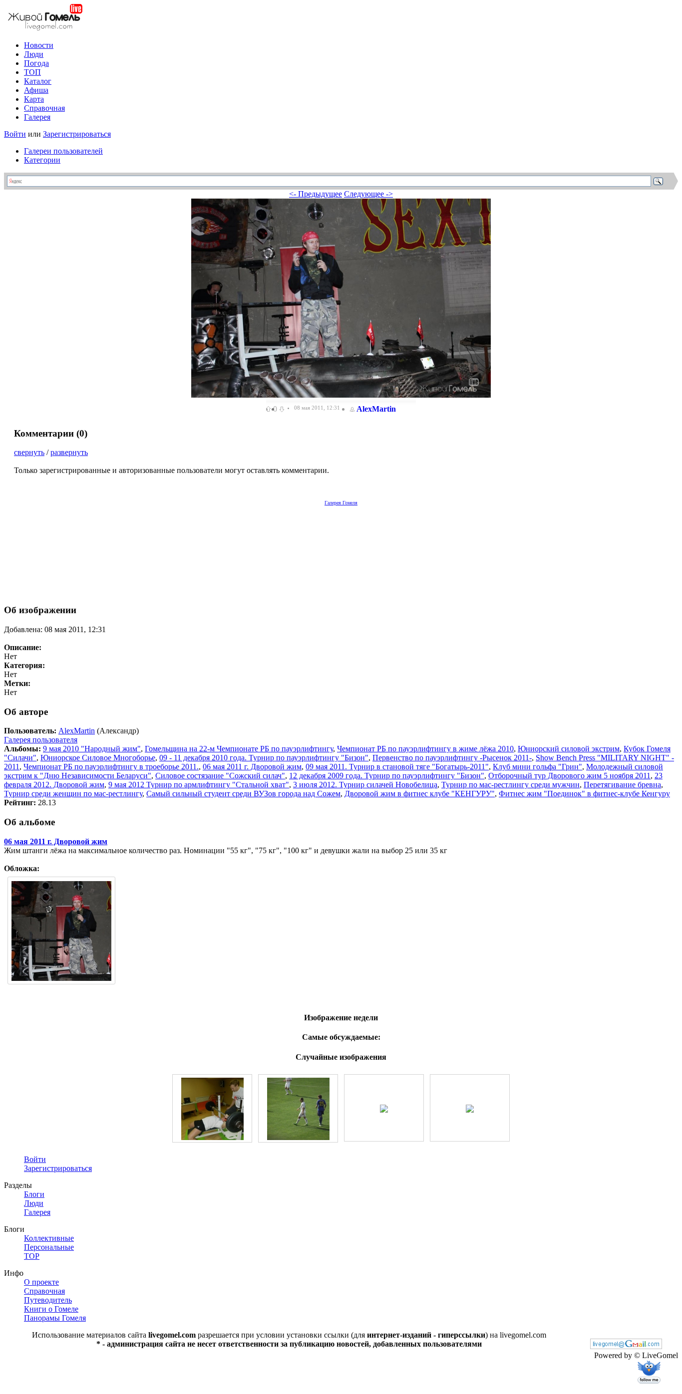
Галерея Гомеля (341, 502)
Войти (15, 134)
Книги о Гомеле (51, 1309)
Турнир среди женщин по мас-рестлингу (73, 793)
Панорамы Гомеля (55, 1318)
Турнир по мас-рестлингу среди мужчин (510, 784)
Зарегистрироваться (77, 134)
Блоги (34, 1194)
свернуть (29, 452)
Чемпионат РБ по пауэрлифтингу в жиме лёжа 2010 (425, 748)
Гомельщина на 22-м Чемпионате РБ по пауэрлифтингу (239, 748)
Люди (33, 54)
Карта (34, 99)
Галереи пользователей (63, 151)
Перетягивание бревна (622, 784)
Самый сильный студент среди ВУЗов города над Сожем (243, 793)
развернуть (69, 452)
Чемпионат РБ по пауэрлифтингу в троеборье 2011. (111, 766)
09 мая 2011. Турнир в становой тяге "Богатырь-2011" (397, 766)
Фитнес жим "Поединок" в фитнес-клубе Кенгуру (584, 793)
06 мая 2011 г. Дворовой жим (252, 766)
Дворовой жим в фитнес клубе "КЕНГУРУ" (419, 793)
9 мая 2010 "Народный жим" (92, 748)
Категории (42, 160)
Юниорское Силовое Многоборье (97, 757)
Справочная (44, 108)
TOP (31, 1256)
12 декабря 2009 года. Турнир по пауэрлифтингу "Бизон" (386, 775)
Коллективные (49, 1238)
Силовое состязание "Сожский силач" (220, 775)
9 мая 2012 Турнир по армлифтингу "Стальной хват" (198, 784)
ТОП (32, 72)
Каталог (37, 81)
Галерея (37, 117)
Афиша (36, 90)
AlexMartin (376, 409)
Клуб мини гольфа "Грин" (537, 766)
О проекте (41, 1282)
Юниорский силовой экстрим (569, 748)
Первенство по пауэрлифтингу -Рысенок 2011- (452, 757)
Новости (38, 45)
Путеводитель (48, 1300)
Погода (36, 63)
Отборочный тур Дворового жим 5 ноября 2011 (569, 775)
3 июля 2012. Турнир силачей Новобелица (365, 784)
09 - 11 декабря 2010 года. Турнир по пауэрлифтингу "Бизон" (263, 757)
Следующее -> (368, 194)
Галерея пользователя (40, 739)
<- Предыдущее (315, 194)
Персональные (49, 1247)
